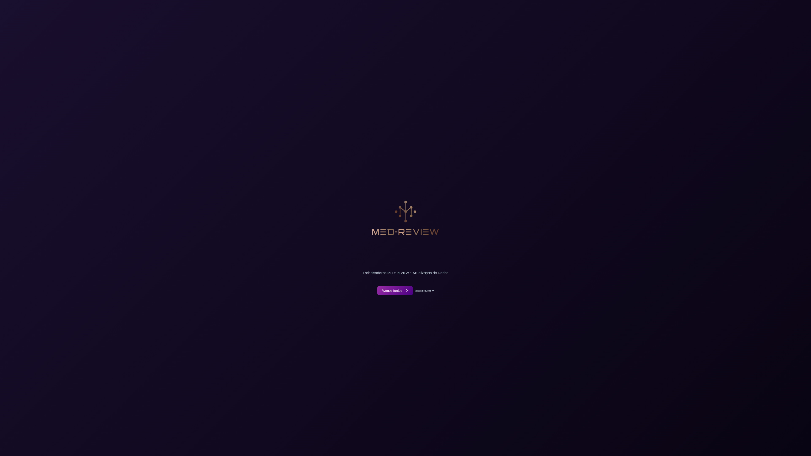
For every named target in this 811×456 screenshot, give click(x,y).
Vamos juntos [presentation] (392, 290)
